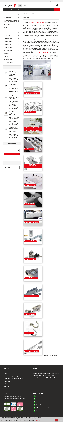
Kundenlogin (48, 1)
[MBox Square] (33, 144)
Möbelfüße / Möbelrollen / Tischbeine (9, 28)
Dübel (19, 10)
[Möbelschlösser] (33, 255)
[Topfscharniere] (33, 310)
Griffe (34, 10)
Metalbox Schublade (8, 38)
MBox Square (7, 24)
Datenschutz (37, 420)
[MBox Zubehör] (33, 199)
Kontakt (5, 373)
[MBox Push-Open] (33, 181)
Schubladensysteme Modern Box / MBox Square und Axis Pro (11, 21)
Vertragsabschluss (8, 381)
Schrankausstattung (8, 14)
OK (57, 420)
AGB (5, 383)
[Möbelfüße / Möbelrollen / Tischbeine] (33, 163)
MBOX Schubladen (43, 52)
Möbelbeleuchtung (8, 47)
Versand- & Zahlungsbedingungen (11, 376)
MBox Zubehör (7, 35)
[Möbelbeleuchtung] (33, 273)
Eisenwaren (26, 10)
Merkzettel (56, 1)
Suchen (57, 10)
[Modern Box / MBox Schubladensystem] (33, 126)
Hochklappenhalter (8, 59)
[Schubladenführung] (33, 292)
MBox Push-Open (8, 32)
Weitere (40, 10)
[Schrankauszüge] (33, 107)
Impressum (6, 371)
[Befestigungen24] (10, 5)
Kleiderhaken (31, 22)
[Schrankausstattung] (33, 89)
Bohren (6, 10)
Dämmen (13, 10)
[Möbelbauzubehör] (33, 236)
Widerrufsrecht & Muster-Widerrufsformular (13, 378)
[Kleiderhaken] (33, 328)
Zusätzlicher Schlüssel (9, 62)
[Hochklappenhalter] (33, 347)
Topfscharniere (7, 53)
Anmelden (12, 154)
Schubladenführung (8, 50)
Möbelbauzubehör (8, 41)
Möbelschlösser (7, 44)
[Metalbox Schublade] (33, 218)
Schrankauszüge (7, 17)
